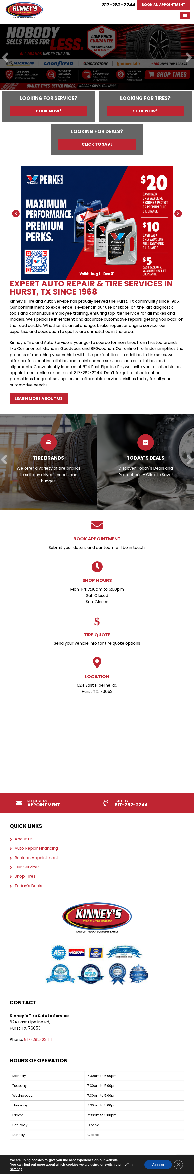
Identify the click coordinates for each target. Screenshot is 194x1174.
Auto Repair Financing (36, 848)
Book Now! (48, 111)
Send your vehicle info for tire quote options (97, 639)
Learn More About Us (39, 398)
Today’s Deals (28, 886)
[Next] (189, 58)
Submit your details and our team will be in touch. (97, 543)
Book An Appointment (163, 4)
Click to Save (97, 144)
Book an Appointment (36, 858)
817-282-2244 (118, 5)
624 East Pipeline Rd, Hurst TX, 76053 (97, 683)
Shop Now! (145, 111)
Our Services (27, 867)
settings (16, 1169)
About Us (24, 839)
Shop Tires (25, 876)
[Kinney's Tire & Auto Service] (24, 5)
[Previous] (5, 58)
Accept (158, 1165)
